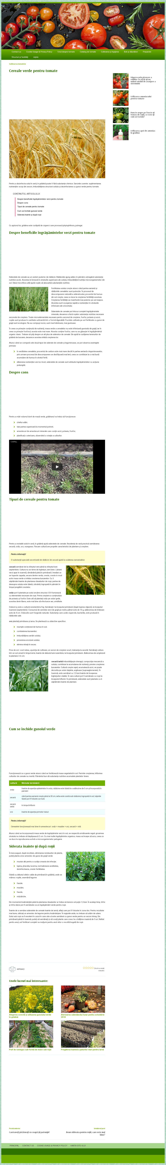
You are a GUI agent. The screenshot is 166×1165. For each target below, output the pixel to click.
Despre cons (22, 203)
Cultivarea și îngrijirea (110, 52)
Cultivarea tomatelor (17, 64)
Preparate (147, 52)
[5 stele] (93, 968)
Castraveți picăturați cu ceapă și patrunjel (29, 1132)
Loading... (14, 442)
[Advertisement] (57, 94)
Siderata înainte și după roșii (29, 215)
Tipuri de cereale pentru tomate (30, 206)
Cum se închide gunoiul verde (29, 211)
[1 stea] (84, 968)
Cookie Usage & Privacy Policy (39, 52)
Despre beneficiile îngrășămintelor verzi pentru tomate (40, 199)
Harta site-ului (78, 1145)
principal (14, 1145)
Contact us (16, 52)
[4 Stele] (90, 968)
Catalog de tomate (88, 52)
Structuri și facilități (20, 57)
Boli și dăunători (131, 52)
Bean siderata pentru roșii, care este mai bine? (85, 1133)
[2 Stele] (86, 968)
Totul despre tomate (66, 52)
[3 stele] (88, 968)
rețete (35, 57)
